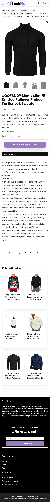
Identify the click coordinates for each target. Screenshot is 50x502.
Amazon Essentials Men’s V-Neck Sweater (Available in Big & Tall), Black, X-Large (35, 300)
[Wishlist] (44, 3)
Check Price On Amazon (25, 144)
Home (4, 10)
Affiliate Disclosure (9, 484)
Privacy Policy (7, 478)
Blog (3, 468)
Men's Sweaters (26, 13)
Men (33, 10)
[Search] (39, 3)
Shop (13, 10)
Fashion (23, 10)
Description (9, 154)
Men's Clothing (9, 13)
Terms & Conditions (10, 481)
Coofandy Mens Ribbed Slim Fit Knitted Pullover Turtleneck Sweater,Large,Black (13, 379)
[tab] (25, 154)
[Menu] (3, 3)
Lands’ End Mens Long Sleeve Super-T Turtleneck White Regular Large (12, 339)
